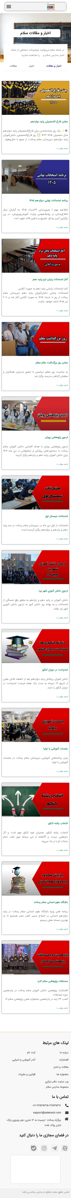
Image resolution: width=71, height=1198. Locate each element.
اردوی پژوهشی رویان (56, 437)
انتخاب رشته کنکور (58, 823)
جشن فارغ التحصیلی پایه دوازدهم (49, 121)
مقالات (13, 66)
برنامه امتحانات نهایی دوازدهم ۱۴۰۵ (48, 200)
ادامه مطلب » (62, 148)
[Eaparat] (65, 1148)
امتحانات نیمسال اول (56, 516)
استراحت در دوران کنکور (55, 670)
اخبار (31, 66)
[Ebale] (33, 1148)
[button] (8, 6)
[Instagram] (44, 1148)
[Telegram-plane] (54, 1148)
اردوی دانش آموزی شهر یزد (53, 591)
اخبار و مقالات (53, 66)
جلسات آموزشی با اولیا (55, 749)
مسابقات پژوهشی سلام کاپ (52, 981)
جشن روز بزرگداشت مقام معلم (52, 363)
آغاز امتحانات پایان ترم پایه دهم (50, 279)
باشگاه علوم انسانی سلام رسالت (51, 902)
